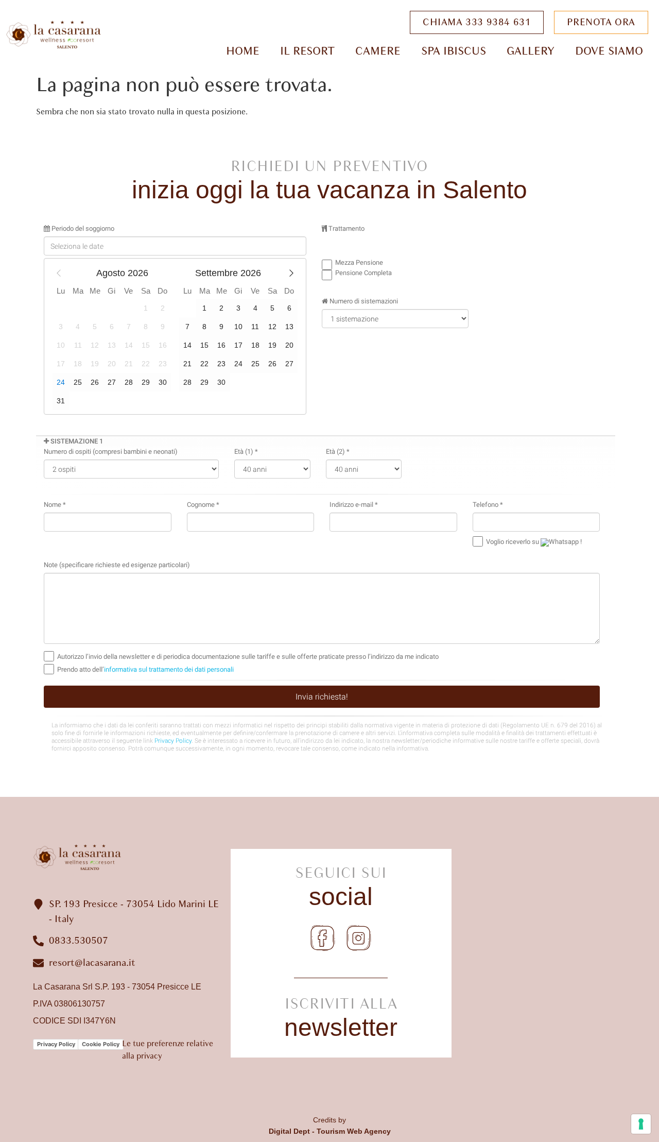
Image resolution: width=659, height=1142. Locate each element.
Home (242, 51)
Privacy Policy (56, 1044)
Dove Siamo (609, 51)
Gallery (530, 51)
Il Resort (307, 51)
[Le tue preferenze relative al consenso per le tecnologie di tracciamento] (641, 1124)
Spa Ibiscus (453, 51)
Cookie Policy (100, 1044)
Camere (378, 51)
